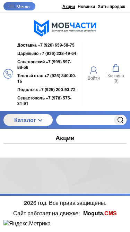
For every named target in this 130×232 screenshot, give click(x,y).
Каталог (25, 120)
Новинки (86, 6)
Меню (23, 6)
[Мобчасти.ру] (65, 28)
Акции (68, 6)
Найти (120, 120)
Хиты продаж (111, 6)
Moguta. (100, 213)
